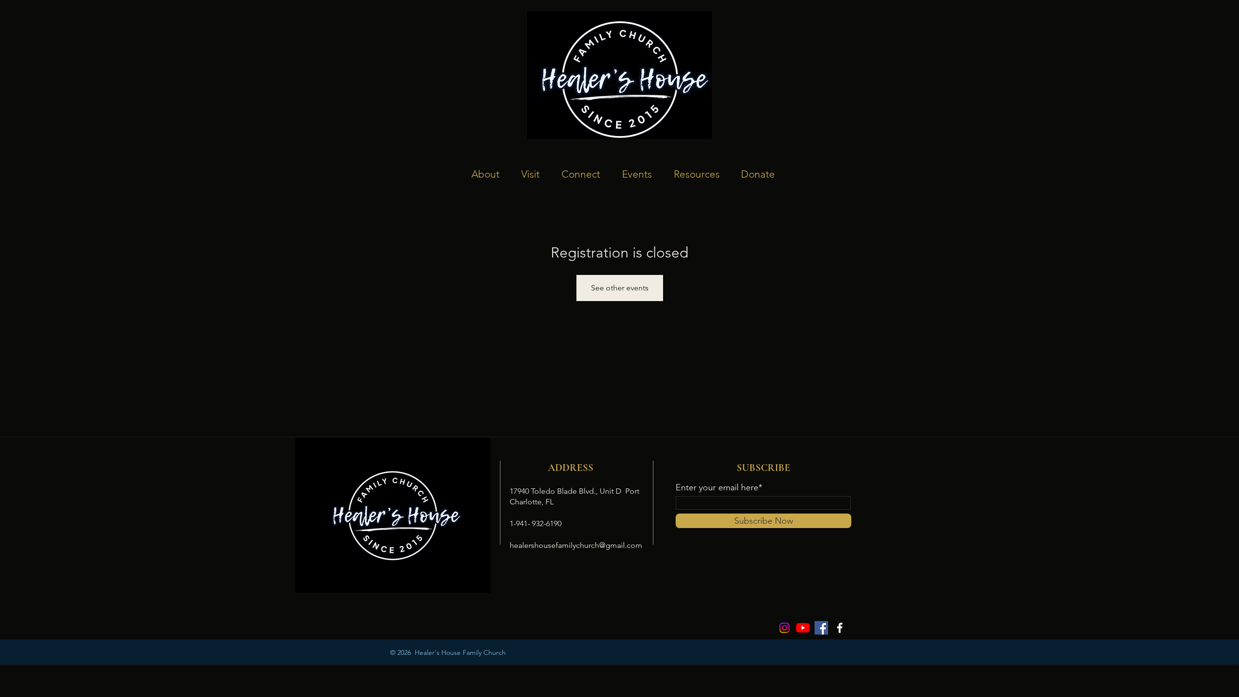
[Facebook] (821, 628)
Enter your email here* (719, 487)
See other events (620, 287)
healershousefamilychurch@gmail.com (576, 545)
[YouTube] (803, 628)
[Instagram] (784, 628)
